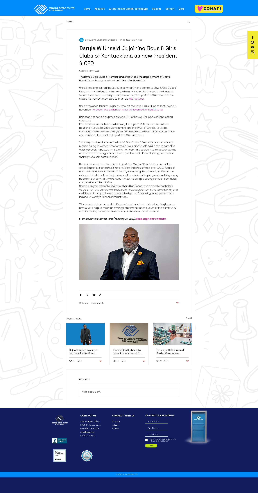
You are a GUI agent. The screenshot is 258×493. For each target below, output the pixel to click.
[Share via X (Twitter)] (87, 294)
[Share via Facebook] (80, 294)
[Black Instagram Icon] (252, 42)
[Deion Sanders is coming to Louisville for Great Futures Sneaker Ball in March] (85, 334)
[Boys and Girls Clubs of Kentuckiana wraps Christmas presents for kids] (172, 334)
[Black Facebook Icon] (252, 37)
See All (189, 318)
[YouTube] (252, 47)
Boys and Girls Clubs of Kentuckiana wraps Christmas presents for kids (170, 351)
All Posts (70, 21)
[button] (188, 21)
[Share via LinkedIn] (93, 294)
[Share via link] (100, 294)
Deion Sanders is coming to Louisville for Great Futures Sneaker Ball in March (83, 351)
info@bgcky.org (87, 432)
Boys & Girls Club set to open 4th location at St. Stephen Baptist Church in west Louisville (129, 351)
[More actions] (177, 39)
